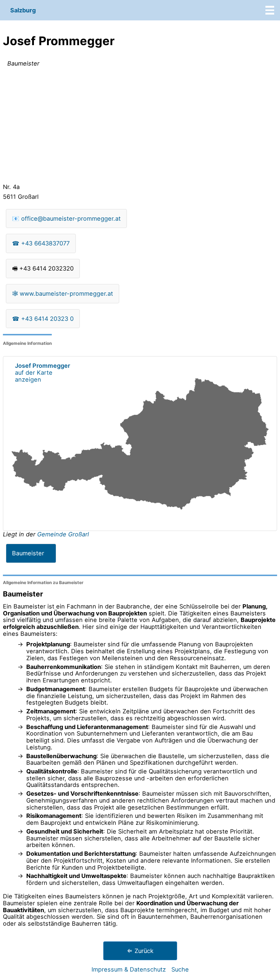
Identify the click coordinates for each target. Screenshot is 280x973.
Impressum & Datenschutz (129, 969)
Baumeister (28, 553)
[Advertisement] (140, 127)
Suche (180, 969)
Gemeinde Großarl (63, 534)
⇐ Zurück (140, 950)
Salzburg (23, 10)
